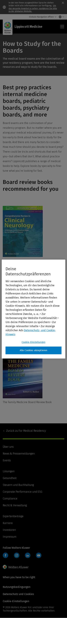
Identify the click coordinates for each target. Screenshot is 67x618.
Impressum (9, 536)
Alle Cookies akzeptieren (33, 350)
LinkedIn (27, 555)
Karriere (8, 523)
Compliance (10, 498)
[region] (33, 309)
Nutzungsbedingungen (16, 587)
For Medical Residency (26, 430)
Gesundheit (9, 478)
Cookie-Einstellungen (33, 342)
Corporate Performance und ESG (22, 491)
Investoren (9, 529)
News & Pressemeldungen (19, 453)
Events (7, 460)
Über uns (8, 446)
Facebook (5, 555)
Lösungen (8, 471)
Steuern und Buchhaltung (18, 485)
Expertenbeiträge (13, 516)
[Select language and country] (60, 17)
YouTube (38, 555)
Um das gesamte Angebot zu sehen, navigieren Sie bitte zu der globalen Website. (33, 8)
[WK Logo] (16, 567)
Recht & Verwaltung (15, 505)
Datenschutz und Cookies (18, 594)
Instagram (16, 555)
